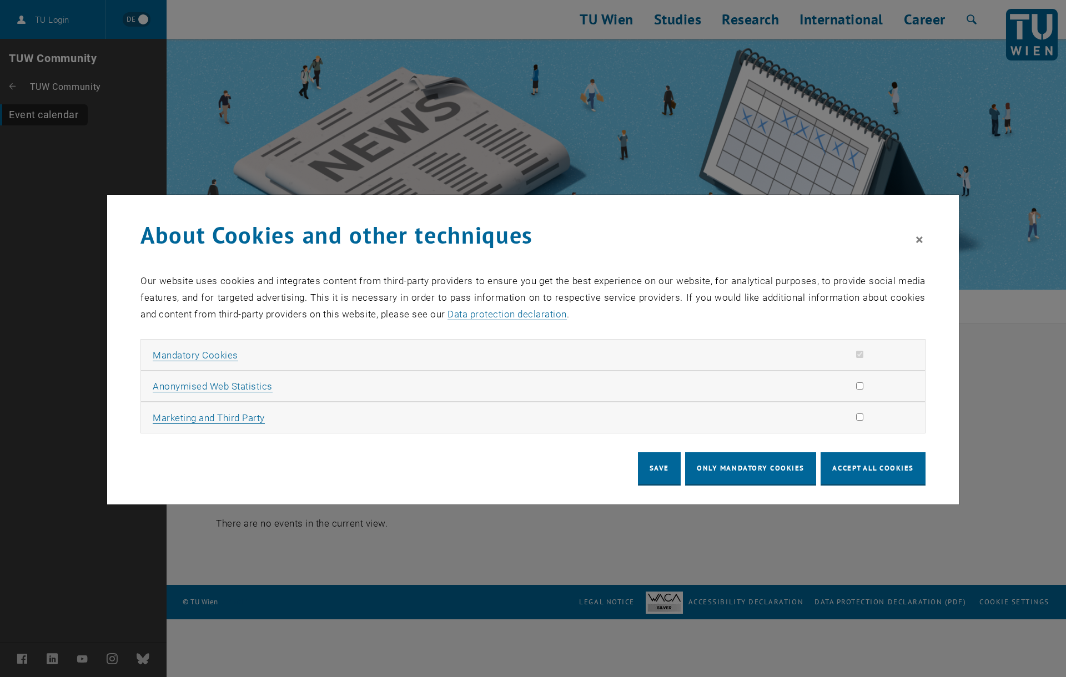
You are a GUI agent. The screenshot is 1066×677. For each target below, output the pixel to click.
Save (659, 468)
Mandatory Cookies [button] (195, 355)
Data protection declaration (507, 314)
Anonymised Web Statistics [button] (213, 386)
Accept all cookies (873, 468)
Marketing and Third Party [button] (209, 417)
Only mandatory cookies (750, 468)
